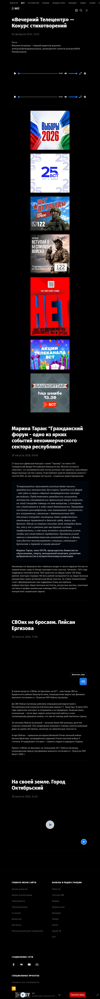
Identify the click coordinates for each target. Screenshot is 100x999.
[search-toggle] (81, 10)
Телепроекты (18, 901)
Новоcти (14, 3)
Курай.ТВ (56, 931)
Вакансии (16, 919)
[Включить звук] (83, 681)
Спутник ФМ (33, 3)
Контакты (16, 925)
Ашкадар (72, 3)
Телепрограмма (19, 907)
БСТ (22, 3)
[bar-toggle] (87, 10)
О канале (16, 913)
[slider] (38, 73)
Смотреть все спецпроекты (25, 982)
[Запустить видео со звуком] (50, 824)
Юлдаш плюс (58, 3)
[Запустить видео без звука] (84, 842)
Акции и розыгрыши (22, 895)
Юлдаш (45, 3)
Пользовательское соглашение (27, 931)
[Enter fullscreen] (98, 995)
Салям (92, 3)
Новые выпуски (20, 889)
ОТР (54, 937)
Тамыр (83, 3)
